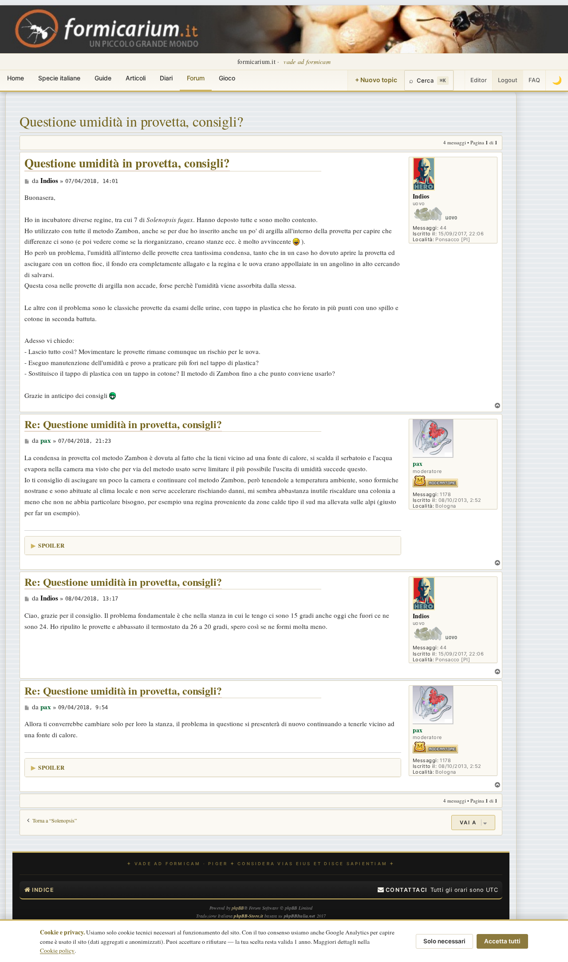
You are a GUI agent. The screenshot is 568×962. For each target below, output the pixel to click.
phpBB (238, 908)
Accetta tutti (502, 941)
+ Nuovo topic (376, 79)
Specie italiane (59, 78)
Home (15, 78)
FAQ (534, 79)
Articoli (136, 78)
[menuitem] (402, 890)
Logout (507, 79)
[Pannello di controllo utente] (459, 80)
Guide (103, 78)
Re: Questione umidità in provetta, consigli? (123, 424)
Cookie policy (57, 950)
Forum (196, 78)
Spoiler (51, 545)
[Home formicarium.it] (284, 29)
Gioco (227, 78)
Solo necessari (444, 941)
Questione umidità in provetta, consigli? (131, 121)
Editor (478, 79)
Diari (166, 78)
